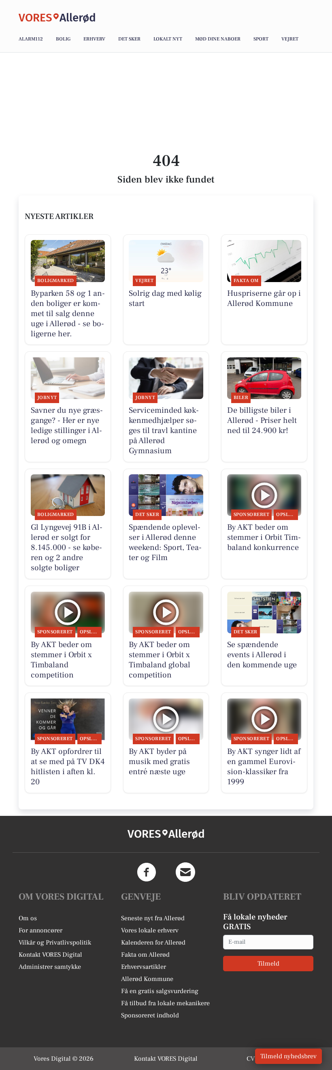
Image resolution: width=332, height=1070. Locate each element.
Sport (260, 39)
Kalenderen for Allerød (153, 942)
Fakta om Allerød (145, 955)
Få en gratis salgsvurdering (159, 991)
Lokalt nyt (167, 39)
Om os (28, 918)
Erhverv (94, 39)
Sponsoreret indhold (150, 1015)
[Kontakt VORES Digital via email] (185, 872)
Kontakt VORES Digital (50, 955)
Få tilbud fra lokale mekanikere (165, 1003)
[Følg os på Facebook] (146, 872)
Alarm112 (31, 39)
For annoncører (40, 930)
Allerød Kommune (147, 979)
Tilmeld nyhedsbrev (288, 1056)
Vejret (289, 39)
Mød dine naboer (217, 39)
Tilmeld (268, 964)
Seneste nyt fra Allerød (153, 918)
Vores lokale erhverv (150, 930)
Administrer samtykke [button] (50, 967)
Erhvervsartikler (143, 967)
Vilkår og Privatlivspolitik (55, 942)
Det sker (129, 39)
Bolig (63, 39)
